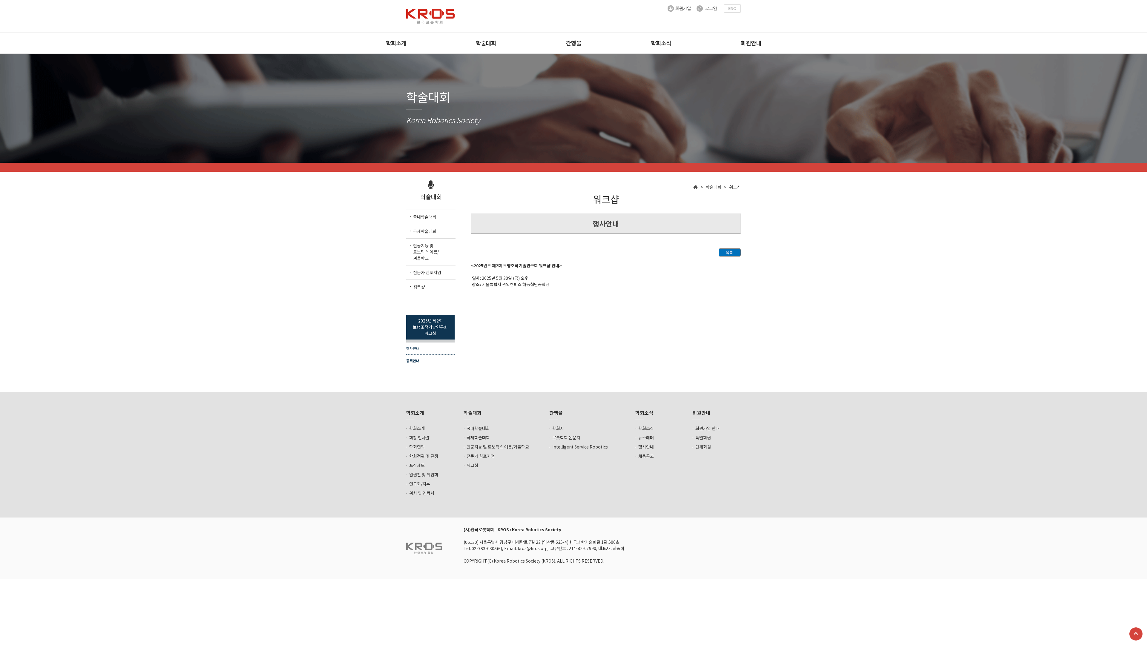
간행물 (573, 43)
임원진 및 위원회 (423, 474)
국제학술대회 (478, 437)
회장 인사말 (419, 437)
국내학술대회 (478, 428)
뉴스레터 (646, 437)
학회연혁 (417, 447)
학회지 (558, 428)
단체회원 (703, 447)
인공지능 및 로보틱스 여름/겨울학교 (498, 447)
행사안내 (412, 348)
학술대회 (486, 43)
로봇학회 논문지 (566, 437)
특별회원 (703, 437)
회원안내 (751, 43)
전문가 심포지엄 (481, 456)
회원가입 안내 (707, 428)
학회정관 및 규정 (423, 456)
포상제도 (417, 465)
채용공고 (646, 456)
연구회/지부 (419, 484)
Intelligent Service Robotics (580, 447)
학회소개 (396, 43)
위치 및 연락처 (421, 493)
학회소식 (661, 43)
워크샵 (472, 465)
